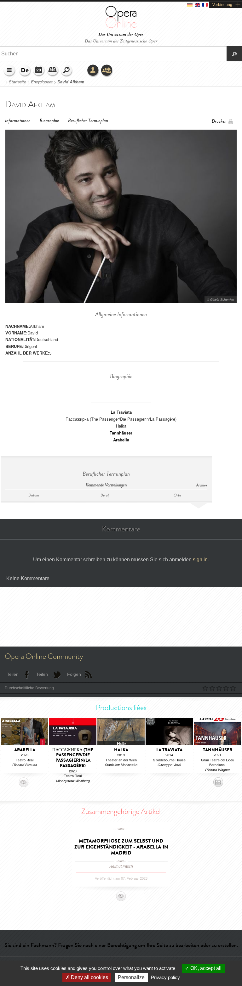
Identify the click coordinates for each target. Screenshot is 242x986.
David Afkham (70, 82)
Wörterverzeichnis (53, 70)
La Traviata (121, 412)
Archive (201, 485)
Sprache (25, 70)
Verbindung (222, 5)
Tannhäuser (121, 433)
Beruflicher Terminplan (88, 120)
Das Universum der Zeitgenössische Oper (121, 41)
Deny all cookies (89, 977)
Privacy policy (165, 977)
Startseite (17, 82)
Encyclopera (42, 82)
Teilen (13, 674)
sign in (200, 559)
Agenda (39, 70)
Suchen (66, 70)
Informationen (18, 120)
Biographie (49, 120)
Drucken (219, 121)
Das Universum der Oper (121, 34)
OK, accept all (205, 968)
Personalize (131, 977)
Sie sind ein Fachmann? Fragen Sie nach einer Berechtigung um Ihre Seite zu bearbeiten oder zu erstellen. (121, 945)
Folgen (74, 674)
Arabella (121, 440)
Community (107, 70)
